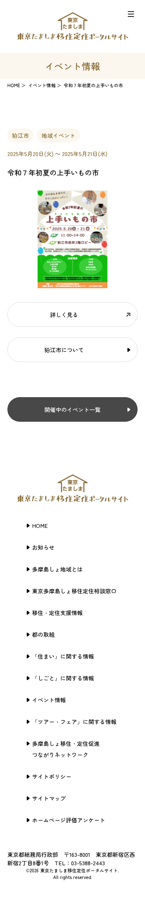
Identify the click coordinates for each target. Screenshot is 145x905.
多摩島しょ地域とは (57, 569)
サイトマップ (49, 798)
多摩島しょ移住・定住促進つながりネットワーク (66, 749)
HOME (13, 85)
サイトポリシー (51, 776)
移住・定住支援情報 (57, 612)
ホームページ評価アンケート (68, 820)
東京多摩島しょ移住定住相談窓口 (74, 591)
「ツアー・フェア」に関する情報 (74, 721)
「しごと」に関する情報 (63, 678)
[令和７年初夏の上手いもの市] (72, 284)
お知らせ (43, 547)
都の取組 (43, 634)
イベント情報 (49, 700)
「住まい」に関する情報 (63, 656)
